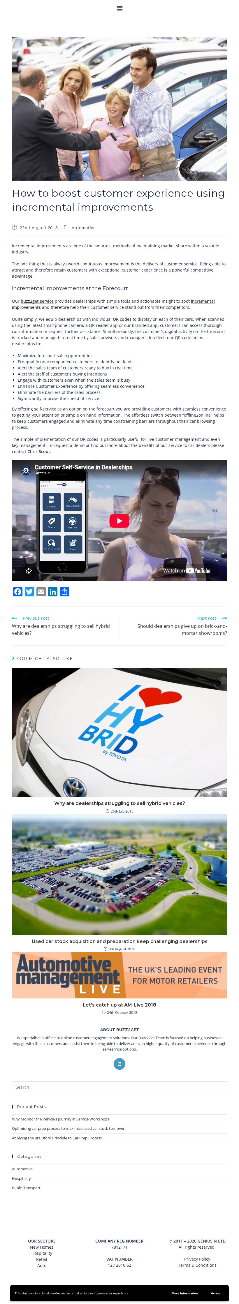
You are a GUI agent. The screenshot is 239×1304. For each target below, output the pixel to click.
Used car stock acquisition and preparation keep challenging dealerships (120, 941)
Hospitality (21, 1178)
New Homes (41, 1247)
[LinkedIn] (119, 1064)
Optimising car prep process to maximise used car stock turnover (68, 1128)
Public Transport (26, 1187)
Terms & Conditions (197, 1265)
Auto (41, 1265)
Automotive (84, 227)
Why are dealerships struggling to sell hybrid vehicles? (119, 803)
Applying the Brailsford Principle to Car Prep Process (57, 1138)
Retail (41, 1259)
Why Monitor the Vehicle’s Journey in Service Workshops (60, 1119)
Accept (216, 1293)
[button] (119, 8)
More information (185, 1293)
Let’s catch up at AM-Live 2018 (119, 1005)
